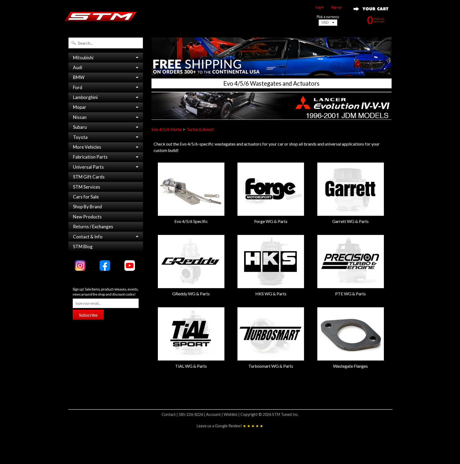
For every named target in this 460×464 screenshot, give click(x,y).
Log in (319, 7)
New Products (87, 216)
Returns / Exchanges (93, 226)
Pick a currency (328, 17)
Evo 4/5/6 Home (166, 129)
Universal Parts (88, 167)
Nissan (80, 117)
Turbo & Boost (200, 129)
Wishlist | (232, 414)
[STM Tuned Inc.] (100, 16)
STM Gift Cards (89, 177)
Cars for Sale (86, 197)
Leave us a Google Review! (230, 426)
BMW (78, 77)
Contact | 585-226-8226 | (184, 414)
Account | (215, 414)
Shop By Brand (87, 206)
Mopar (79, 107)
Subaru (80, 127)
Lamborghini (85, 97)
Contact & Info (87, 236)
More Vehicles (87, 147)
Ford (77, 87)
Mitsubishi (83, 57)
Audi (77, 67)
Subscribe (88, 314)
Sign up (336, 7)
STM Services (86, 187)
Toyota (80, 137)
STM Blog (83, 246)
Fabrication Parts (90, 157)
